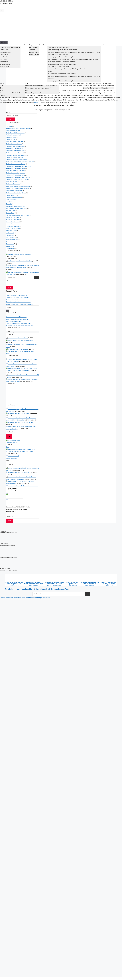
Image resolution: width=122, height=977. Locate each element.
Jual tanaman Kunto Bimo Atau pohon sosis (17, 215)
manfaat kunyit (10, 233)
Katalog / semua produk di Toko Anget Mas (12, 93)
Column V (106, 97)
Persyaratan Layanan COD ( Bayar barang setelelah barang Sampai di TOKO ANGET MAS (73, 52)
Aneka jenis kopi (10, 139)
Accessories (29, 100)
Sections (2, 83)
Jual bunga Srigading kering (13, 300)
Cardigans (7, 102)
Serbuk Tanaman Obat (12, 239)
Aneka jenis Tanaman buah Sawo (14, 157)
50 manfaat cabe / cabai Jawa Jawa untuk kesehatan (40, 95)
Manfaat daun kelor (11, 230)
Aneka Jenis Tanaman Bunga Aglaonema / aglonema (20, 161)
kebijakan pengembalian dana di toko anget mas (61, 57)
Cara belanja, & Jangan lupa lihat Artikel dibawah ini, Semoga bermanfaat (37, 589)
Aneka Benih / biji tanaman (13, 130)
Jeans (6, 100)
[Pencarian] (9, 436)
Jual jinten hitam (10, 210)
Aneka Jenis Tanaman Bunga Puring (15, 175)
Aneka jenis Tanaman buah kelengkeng (16, 155)
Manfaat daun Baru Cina (12, 217)
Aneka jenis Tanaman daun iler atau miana (17, 179)
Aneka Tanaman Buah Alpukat (14, 197)
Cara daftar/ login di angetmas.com (10, 47)
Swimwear (23, 100)
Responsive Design (5, 52)
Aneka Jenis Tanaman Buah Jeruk (15, 153)
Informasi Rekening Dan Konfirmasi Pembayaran (61, 49)
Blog (1, 90)
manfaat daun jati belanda (13, 228)
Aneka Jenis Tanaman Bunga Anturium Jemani (18, 166)
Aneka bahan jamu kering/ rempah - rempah (18, 128)
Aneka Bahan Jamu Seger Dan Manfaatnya (72, 583)
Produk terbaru (51, 78)
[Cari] (7, 310)
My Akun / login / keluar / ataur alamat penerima (61, 73)
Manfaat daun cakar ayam (13, 224)
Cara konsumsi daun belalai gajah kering (16, 295)
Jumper (2, 100)
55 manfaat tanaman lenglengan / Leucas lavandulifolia (41, 85)
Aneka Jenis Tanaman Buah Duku (15, 148)
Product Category (5, 66)
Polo (33, 102)
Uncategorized (4, 54)
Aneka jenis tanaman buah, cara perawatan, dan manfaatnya (33, 583)
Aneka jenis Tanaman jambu (13, 181)
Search (8, 112)
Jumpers (115, 100)
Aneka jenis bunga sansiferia (13, 135)
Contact (2, 95)
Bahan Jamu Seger (11, 199)
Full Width (32, 49)
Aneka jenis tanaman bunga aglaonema (16, 159)
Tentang (41, 45)
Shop (30, 45)
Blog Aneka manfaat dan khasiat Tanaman (37, 88)
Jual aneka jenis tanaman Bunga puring (16, 208)
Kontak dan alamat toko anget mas (57, 47)
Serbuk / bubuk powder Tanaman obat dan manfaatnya (108, 583)
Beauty (56, 100)
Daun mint (9, 204)
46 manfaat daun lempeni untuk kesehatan (12, 97)
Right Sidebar (33, 47)
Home (2, 45)
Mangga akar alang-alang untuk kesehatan (100, 83)
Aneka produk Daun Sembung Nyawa (16, 193)
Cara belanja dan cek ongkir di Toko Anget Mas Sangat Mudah (65, 69)
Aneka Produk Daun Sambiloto (14, 190)
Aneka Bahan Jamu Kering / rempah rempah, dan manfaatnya (90, 583)
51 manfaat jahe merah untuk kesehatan (71, 85)
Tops (114, 97)
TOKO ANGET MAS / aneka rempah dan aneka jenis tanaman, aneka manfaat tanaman (72, 59)
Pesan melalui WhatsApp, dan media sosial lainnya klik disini (25, 598)
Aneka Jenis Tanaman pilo (13, 184)
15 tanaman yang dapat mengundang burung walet (19, 304)
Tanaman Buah (10, 242)
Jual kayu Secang (10, 213)
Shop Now (28, 97)
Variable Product (34, 52)
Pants (60, 100)
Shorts (118, 97)
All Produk (9, 126)
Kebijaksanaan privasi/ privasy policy (69, 83)
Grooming (29, 102)
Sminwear (97, 100)
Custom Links (4, 49)
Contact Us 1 (84, 83)
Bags (77, 100)
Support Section (5, 64)
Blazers (105, 100)
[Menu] (2, 10)
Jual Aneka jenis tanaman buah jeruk (15, 206)
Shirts (46, 100)
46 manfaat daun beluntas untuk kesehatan (69, 95)
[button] (1, 8)
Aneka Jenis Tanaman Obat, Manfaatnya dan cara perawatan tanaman (54, 583)
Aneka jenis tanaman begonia (14, 144)
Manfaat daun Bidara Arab (13, 222)
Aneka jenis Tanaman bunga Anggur (15, 164)
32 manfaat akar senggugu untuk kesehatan (95, 88)
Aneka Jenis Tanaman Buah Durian (15, 150)
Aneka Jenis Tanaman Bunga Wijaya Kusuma (18, 177)
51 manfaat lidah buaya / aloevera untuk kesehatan (98, 85)
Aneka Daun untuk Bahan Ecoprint (15, 133)
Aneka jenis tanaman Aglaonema (14, 141)
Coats (88, 97)
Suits (108, 100)
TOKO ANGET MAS (6, 3)
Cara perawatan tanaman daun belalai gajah (17, 297)
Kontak (45, 45)
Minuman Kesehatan (11, 237)
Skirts (9, 100)
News (110, 95)
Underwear (51, 100)
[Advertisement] (61, 26)
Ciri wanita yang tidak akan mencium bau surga (18, 302)
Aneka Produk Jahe (11, 195)
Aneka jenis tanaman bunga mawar (15, 173)
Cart (1, 88)
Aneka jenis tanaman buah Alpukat (15, 146)
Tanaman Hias (10, 244)
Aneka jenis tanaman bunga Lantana (15, 170)
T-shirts (2, 102)
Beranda (26, 45)
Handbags (99, 97)
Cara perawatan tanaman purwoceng (70, 93)
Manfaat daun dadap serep (13, 226)
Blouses (42, 100)
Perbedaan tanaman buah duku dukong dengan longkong (64, 97)
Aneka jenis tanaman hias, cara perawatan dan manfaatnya (14, 583)
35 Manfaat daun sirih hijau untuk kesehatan (95, 95)
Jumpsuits (14, 100)
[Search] (36, 277)
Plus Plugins (3, 59)
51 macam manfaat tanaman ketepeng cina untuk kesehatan (98, 93)
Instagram (50, 71)
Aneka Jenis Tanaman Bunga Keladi (15, 168)
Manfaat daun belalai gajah (13, 219)
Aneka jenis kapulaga (11, 137)
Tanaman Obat (10, 246)
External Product (34, 54)
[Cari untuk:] (22, 307)
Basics (18, 100)
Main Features (4, 61)
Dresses (83, 97)
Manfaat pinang (10, 235)
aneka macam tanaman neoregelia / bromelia (18, 186)
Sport (38, 100)
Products (50, 45)
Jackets (111, 97)
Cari (7, 280)
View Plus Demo (5, 57)
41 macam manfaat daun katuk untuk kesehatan (73, 90)
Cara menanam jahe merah (39, 97)
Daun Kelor (9, 201)
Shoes (93, 97)
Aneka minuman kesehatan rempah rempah (17, 188)
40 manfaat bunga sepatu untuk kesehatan (99, 90)
